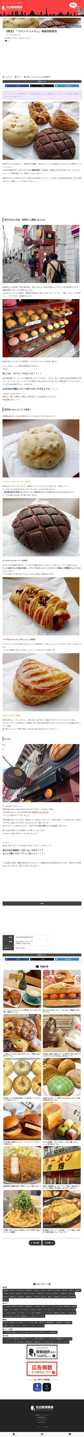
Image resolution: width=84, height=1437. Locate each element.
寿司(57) (21, 1306)
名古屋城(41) (67, 1322)
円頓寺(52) (65, 1290)
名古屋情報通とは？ (42, 1417)
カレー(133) (6, 1313)
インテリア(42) (50, 1338)
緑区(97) (5, 1300)
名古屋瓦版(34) (52, 1332)
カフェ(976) (16, 1316)
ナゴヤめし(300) (71, 1313)
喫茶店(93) (24, 1316)
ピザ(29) (38, 1309)
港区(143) (43, 1296)
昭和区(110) (13, 1296)
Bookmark (68, 85)
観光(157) (6, 1322)
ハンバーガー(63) (47, 1313)
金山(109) (43, 1290)
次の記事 (48, 1243)
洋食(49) (73, 1306)
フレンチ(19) (46, 1309)
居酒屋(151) (56, 1313)
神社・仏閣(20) (39, 1322)
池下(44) (12, 1293)
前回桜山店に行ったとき (12, 416)
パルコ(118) (45, 1342)
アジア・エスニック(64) (68, 1309)
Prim (8, 40)
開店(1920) (16, 1338)
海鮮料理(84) (29, 1306)
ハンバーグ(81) (30, 1313)
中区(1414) (49, 1293)
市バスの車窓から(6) (41, 1332)
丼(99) (43, 1306)
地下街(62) (21, 1342)
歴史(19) (12, 1322)
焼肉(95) (38, 1313)
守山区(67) (65, 1296)
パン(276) (31, 1316)
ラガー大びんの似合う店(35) (26, 1332)
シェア (18, 85)
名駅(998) (6, 1290)
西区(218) (71, 1293)
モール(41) (69, 1338)
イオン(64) (66, 1342)
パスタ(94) (32, 1309)
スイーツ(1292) (40, 1316)
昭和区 (15, 34)
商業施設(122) (60, 1338)
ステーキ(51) (20, 1313)
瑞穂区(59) (29, 1296)
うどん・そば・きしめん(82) (54, 1306)
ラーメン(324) (13, 1309)
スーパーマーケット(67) (10, 1342)
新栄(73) (71, 1290)
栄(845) (12, 1290)
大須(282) (36, 1290)
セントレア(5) (31, 1325)
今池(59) (5, 1293)
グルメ (7, 34)
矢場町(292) (28, 1290)
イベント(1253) (7, 1338)
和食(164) (15, 1306)
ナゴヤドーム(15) (20, 1325)
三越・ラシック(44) (55, 1342)
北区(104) (6, 1296)
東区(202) (56, 1293)
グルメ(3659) (7, 1306)
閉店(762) (24, 1338)
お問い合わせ (42, 1422)
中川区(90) (36, 1296)
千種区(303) (64, 1293)
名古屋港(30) (59, 1322)
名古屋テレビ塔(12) (8, 1325)
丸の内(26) (57, 1290)
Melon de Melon (20, 948)
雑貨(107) (42, 1338)
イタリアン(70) (23, 1309)
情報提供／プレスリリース (42, 1415)
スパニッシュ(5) (55, 1309)
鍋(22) (63, 1313)
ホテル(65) (19, 1322)
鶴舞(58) (78, 1290)
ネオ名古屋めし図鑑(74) (10, 1332)
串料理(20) (67, 1306)
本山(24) (25, 1293)
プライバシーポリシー (42, 1419)
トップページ (14, 1436)
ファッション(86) (33, 1338)
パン (20, 34)
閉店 (12, 34)
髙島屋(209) (29, 1342)
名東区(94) (57, 1296)
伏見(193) (50, 1290)
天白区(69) (72, 1296)
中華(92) (5, 1309)
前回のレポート (8, 178)
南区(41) (50, 1296)
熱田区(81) (21, 1296)
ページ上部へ (42, 1436)
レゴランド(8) (40, 1325)
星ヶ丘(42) (32, 1293)
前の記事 (36, 1243)
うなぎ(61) (37, 1306)
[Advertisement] (42, 59)
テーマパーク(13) (29, 1322)
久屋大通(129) (20, 1290)
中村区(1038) (40, 1293)
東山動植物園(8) (49, 1322)
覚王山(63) (19, 1293)
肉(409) (13, 1313)
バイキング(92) (7, 1316)
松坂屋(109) (37, 1342)
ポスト (43, 85)
